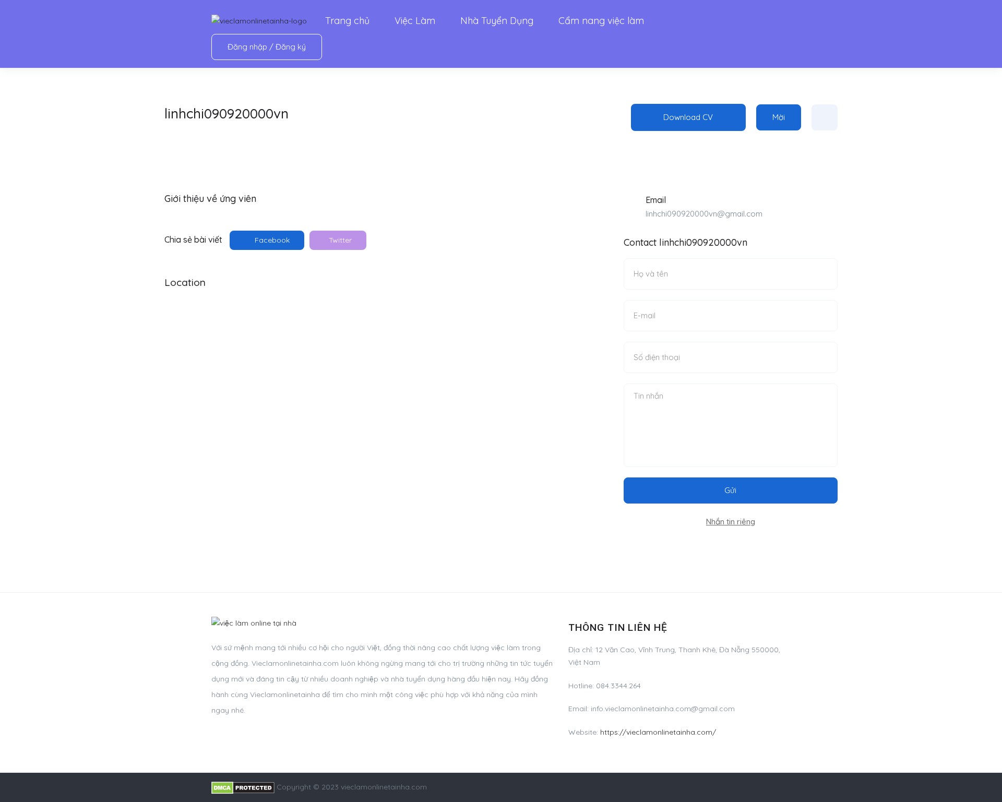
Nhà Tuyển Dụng (496, 21)
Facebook (271, 240)
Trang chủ (347, 21)
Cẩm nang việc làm (601, 21)
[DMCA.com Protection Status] (243, 787)
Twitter (339, 240)
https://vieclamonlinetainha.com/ (658, 732)
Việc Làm (415, 21)
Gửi (730, 490)
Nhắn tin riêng (730, 521)
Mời (778, 117)
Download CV (688, 117)
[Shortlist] (825, 117)
